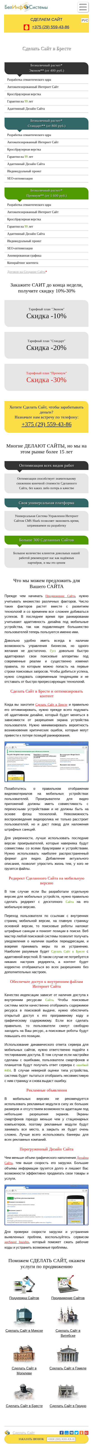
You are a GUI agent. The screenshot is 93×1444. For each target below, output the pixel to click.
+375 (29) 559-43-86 (47, 424)
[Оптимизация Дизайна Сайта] (46, 1227)
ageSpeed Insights (17, 1242)
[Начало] (46, 1426)
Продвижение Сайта (60, 596)
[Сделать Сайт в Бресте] (46, 784)
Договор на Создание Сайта (26, 272)
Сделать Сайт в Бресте (51, 704)
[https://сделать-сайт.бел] (26, 11)
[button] (83, 7)
